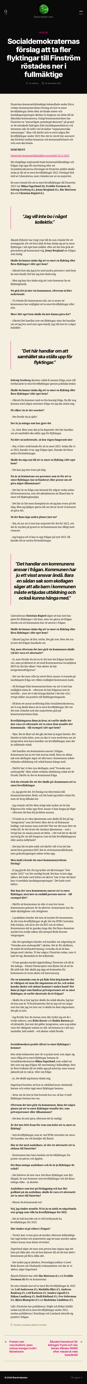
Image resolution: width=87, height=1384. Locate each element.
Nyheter (43, 32)
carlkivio (35, 83)
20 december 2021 (53, 83)
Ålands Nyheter (20, 1377)
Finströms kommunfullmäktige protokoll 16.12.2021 (40, 155)
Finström (17, 1325)
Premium (43, 1325)
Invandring (26, 1325)
